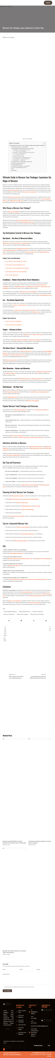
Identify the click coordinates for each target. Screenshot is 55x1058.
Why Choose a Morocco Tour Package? (20, 146)
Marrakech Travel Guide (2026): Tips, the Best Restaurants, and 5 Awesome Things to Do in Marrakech (14, 842)
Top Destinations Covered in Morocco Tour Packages (23, 148)
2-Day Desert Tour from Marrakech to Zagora (15, 261)
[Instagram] (9, 1028)
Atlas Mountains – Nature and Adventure (21, 158)
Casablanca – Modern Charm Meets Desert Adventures (24, 152)
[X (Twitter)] (21, 620)
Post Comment (7, 990)
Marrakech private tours (24, 611)
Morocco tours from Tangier (37, 614)
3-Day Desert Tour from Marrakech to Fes (15, 264)
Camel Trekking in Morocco (10, 611)
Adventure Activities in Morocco (18, 163)
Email (21, 969)
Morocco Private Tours (9, 614)
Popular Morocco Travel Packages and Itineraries (22, 161)
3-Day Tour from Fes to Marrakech (13, 321)
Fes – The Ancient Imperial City (20, 153)
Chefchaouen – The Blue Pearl (19, 160)
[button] (23, 3)
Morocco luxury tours (37, 611)
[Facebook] (9, 620)
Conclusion (14, 170)
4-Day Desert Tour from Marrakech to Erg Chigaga (17, 268)
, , (28, 579)
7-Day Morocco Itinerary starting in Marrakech (16, 271)
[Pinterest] (34, 620)
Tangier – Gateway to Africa (19, 156)
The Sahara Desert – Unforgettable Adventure (22, 157)
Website (38, 969)
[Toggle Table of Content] (43, 143)
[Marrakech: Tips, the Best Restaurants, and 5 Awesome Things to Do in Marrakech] (14, 898)
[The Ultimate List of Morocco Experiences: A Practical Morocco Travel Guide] (40, 788)
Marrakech (17, 455)
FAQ (13, 169)
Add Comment (6, 974)
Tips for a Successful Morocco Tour (19, 167)
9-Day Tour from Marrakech (11, 275)
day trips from (10, 455)
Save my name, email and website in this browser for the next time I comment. (19, 986)
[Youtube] (8, 1028)
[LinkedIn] (46, 620)
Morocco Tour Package (22, 614)
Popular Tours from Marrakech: (21, 151)
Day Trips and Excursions (17, 164)
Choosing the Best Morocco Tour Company (20, 166)
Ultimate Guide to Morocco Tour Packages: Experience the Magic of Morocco (27, 145)
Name (4, 969)
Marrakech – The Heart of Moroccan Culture (22, 149)
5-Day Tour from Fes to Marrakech (13, 324)
